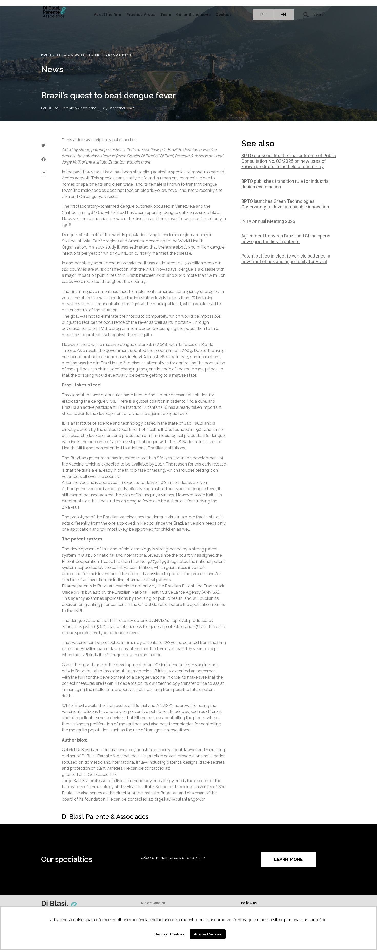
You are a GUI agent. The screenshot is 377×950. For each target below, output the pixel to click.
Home (46, 54)
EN (283, 14)
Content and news (193, 14)
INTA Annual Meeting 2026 (268, 221)
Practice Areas (140, 14)
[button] (43, 145)
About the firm (107, 14)
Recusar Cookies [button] (169, 934)
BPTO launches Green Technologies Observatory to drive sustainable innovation (285, 204)
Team (165, 14)
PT (262, 14)
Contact (223, 14)
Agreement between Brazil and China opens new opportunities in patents (285, 238)
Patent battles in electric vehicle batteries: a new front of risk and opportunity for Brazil (285, 258)
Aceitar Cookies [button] (208, 934)
